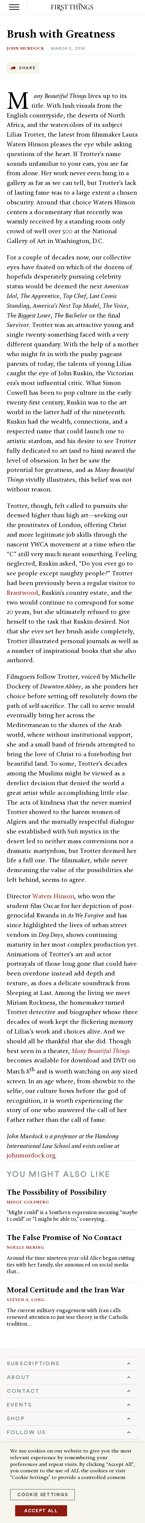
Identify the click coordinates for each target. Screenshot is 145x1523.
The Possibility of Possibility (56, 1192)
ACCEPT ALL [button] (41, 1511)
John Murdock (25, 48)
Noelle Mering (26, 1247)
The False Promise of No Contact (64, 1237)
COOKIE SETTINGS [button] (42, 1494)
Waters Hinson (53, 896)
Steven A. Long (26, 1299)
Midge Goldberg (28, 1201)
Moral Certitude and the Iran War (65, 1289)
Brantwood (22, 593)
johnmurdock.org (31, 1155)
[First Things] (72, 7)
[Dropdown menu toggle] (72, 1363)
